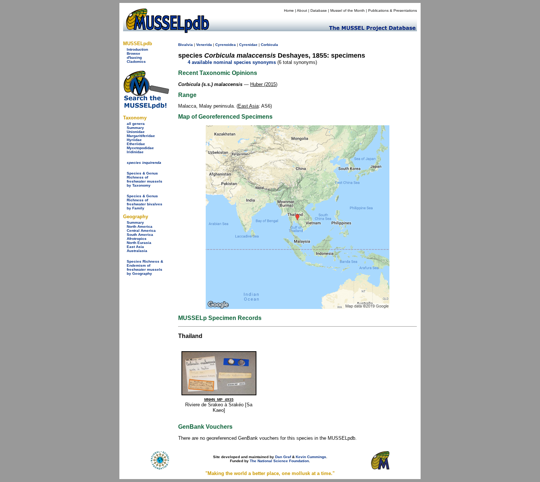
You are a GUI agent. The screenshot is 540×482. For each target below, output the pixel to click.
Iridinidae (135, 152)
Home (289, 10)
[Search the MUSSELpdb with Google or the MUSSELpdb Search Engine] (146, 107)
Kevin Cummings (311, 457)
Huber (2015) (263, 84)
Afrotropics (137, 239)
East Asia (135, 247)
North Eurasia (139, 243)
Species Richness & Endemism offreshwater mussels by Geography (145, 267)
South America (140, 235)
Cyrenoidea (225, 45)
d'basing (134, 57)
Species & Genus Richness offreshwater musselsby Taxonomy (144, 179)
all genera (136, 124)
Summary (135, 128)
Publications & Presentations (392, 10)
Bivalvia (185, 45)
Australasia (137, 251)
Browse (133, 53)
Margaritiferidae (141, 136)
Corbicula (269, 45)
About (302, 10)
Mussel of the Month (347, 10)
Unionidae (136, 132)
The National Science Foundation (279, 461)
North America (139, 226)
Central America (141, 231)
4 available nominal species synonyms (232, 62)
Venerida (204, 45)
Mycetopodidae (140, 148)
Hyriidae (134, 140)
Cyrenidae (248, 45)
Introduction (137, 49)
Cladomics (136, 62)
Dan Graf (283, 457)
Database (318, 10)
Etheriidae (136, 144)
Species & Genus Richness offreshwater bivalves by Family (144, 202)
